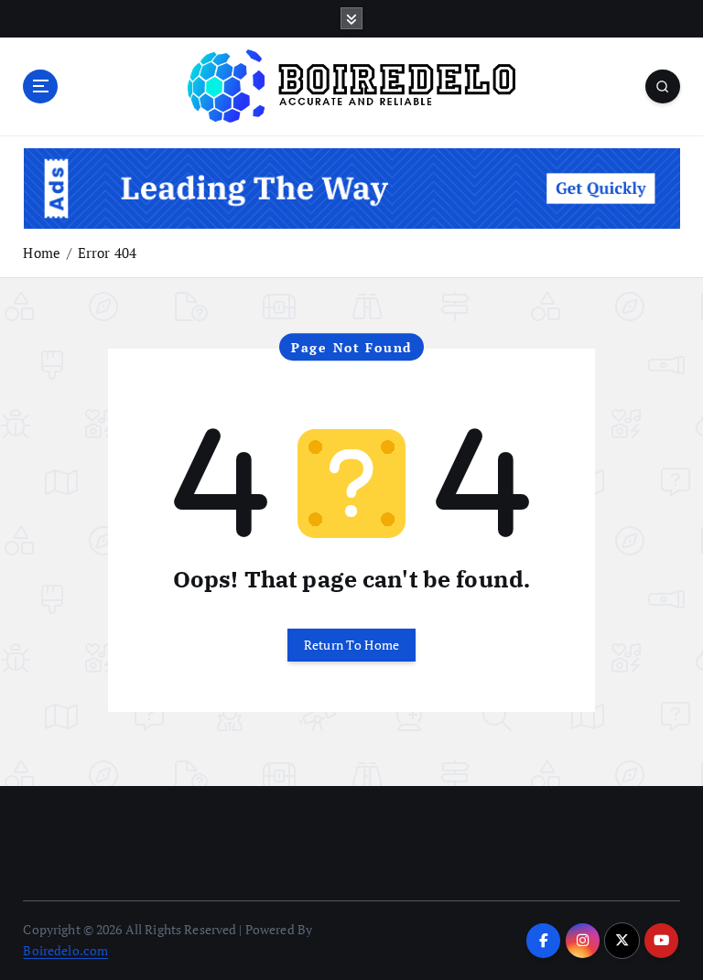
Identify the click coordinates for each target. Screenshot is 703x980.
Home (41, 252)
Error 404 (107, 252)
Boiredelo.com (65, 950)
